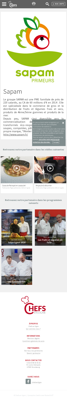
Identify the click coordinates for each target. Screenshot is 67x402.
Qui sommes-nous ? (33, 329)
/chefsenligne (36, 382)
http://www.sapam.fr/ (15, 134)
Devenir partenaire (33, 353)
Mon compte (59, 4)
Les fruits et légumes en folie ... (50, 241)
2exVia (38, 395)
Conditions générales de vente (33, 341)
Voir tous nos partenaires (33, 351)
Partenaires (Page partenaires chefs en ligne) (16, 188)
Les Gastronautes (16, 281)
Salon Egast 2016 (16, 242)
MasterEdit (48, 395)
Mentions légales (33, 338)
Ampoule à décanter (44, 185)
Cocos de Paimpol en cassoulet (14, 185)
